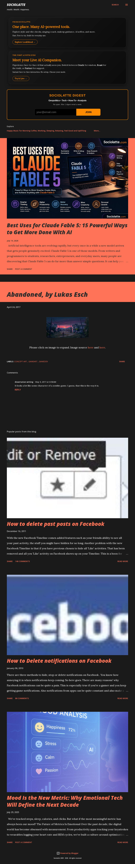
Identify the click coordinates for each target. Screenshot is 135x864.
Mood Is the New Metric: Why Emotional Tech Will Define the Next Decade (65, 801)
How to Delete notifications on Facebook (59, 660)
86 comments (22, 698)
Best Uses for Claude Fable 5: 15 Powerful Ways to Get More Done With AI (67, 229)
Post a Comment (23, 269)
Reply (18, 389)
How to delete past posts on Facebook (55, 523)
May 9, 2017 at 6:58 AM (45, 382)
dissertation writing (24, 382)
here (90, 347)
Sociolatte (16, 4)
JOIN (88, 112)
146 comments (22, 561)
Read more (122, 561)
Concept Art (21, 361)
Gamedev (43, 361)
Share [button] (10, 269)
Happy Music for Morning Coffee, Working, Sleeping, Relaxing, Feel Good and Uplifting (46, 130)
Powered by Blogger (69, 853)
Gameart (33, 361)
